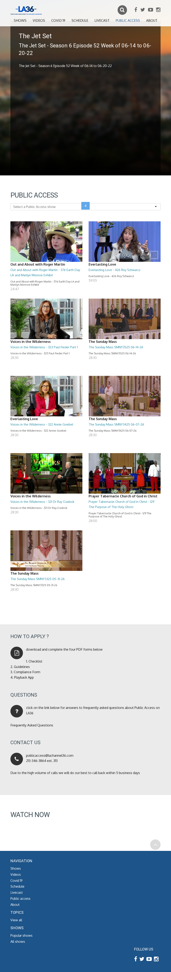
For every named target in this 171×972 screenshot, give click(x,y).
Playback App (24, 677)
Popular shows (21, 935)
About (151, 20)
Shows (20, 20)
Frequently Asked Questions (31, 725)
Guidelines (22, 667)
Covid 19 (58, 20)
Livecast (101, 20)
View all (16, 920)
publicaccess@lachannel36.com (49, 755)
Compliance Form (27, 672)
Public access (128, 20)
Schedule (80, 20)
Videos (39, 20)
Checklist (35, 661)
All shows (17, 941)
